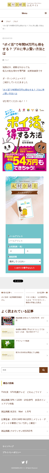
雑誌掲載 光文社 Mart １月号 (16, 411)
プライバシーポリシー (12, 452)
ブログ (8, 21)
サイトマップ (8, 446)
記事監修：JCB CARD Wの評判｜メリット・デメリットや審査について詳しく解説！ (23, 421)
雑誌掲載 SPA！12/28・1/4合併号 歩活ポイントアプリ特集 (23, 402)
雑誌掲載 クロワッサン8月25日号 (17, 431)
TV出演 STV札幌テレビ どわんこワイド (21, 392)
